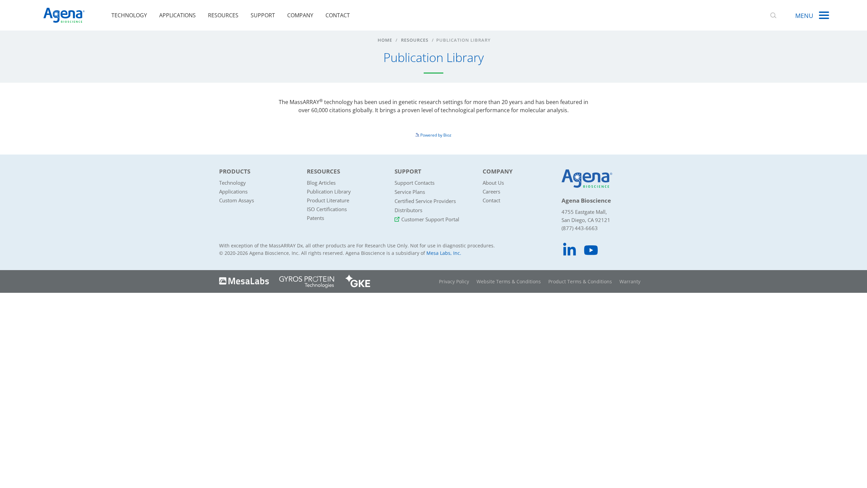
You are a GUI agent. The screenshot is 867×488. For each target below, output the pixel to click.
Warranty (629, 281)
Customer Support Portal (430, 219)
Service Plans (410, 191)
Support (263, 15)
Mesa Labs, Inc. (443, 253)
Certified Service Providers (425, 201)
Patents (315, 218)
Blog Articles (321, 182)
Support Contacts (415, 182)
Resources (223, 15)
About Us (493, 182)
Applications (177, 15)
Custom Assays (236, 200)
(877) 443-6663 (580, 228)
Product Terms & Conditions (580, 281)
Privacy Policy (454, 281)
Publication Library (329, 191)
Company (300, 15)
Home (385, 40)
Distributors (408, 210)
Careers (491, 191)
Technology (129, 15)
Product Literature (328, 200)
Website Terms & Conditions (509, 281)
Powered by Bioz (435, 135)
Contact (337, 15)
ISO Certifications (327, 209)
